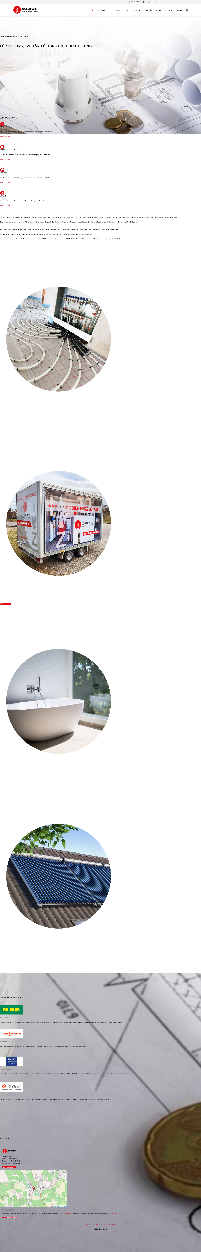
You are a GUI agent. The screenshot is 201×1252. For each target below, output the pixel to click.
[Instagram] (186, 10)
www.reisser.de (4, 1017)
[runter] (1, 56)
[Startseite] (92, 10)
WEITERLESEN (5, 136)
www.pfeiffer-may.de (5, 1069)
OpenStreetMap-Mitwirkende (116, 1213)
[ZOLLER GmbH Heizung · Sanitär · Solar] (26, 10)
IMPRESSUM (90, 1224)
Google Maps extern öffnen (9, 1217)
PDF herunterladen (5, 604)
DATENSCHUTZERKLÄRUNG (105, 1224)
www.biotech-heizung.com (7, 1095)
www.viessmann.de (5, 1041)
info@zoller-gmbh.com (9, 1167)
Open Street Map (65, 1213)
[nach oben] (1, 1235)
